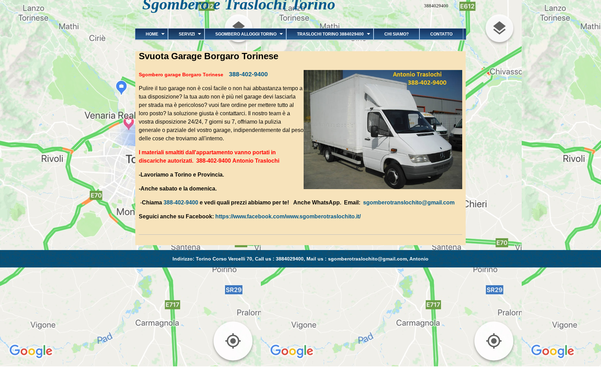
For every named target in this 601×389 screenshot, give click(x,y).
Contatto (441, 34)
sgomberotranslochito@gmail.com (409, 202)
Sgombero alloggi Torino (241, 34)
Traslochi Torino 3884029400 (325, 34)
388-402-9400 (248, 74)
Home (146, 34)
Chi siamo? (396, 34)
